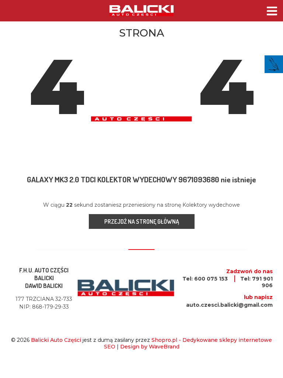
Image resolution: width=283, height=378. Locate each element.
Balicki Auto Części (56, 340)
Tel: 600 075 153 (205, 278)
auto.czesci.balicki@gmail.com (229, 305)
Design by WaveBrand (149, 346)
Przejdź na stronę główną (141, 221)
